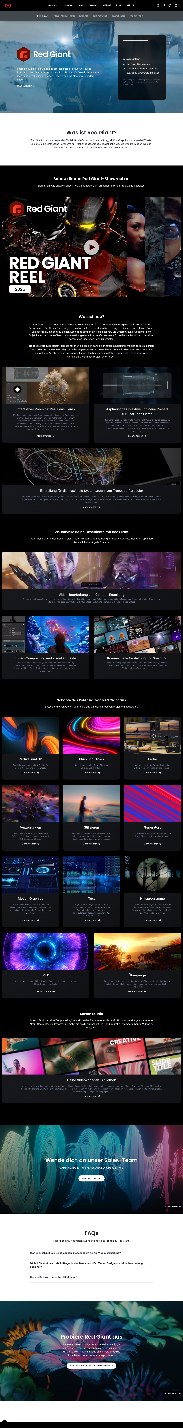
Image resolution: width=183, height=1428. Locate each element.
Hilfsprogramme (152, 898)
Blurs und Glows (91, 759)
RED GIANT (42, 16)
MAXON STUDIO (136, 16)
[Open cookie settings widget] (4, 1423)
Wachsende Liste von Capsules (142, 68)
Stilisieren (91, 827)
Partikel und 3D (30, 759)
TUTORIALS (83, 16)
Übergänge (137, 975)
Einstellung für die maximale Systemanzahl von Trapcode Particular (91, 491)
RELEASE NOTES (118, 16)
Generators (152, 827)
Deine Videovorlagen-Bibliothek (91, 1080)
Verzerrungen (30, 827)
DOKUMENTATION (100, 16)
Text (91, 898)
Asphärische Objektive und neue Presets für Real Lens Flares (137, 411)
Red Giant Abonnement (138, 64)
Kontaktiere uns (91, 1178)
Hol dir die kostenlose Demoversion (91, 1365)
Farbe (152, 759)
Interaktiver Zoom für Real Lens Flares (46, 409)
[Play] (91, 247)
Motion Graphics (30, 898)
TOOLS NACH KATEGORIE (64, 16)
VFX (46, 975)
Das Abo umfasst (131, 59)
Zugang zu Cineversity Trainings (142, 73)
